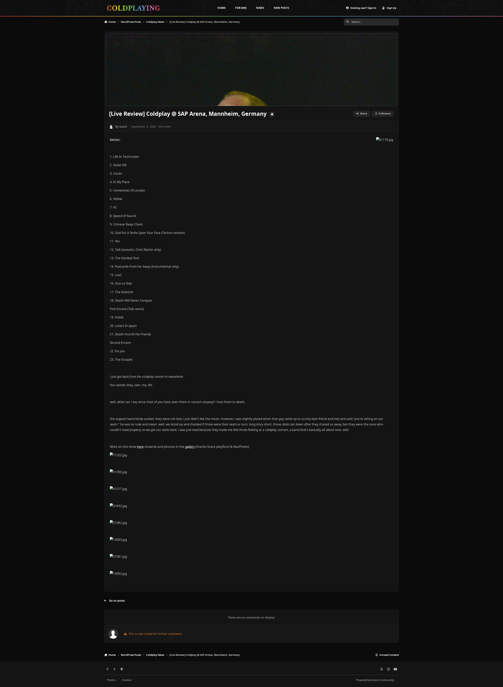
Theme (111, 680)
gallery (190, 447)
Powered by (375, 680)
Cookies (126, 680)
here (140, 447)
